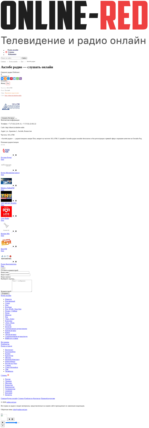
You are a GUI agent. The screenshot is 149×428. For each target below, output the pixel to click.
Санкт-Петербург (11, 367)
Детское (8, 325)
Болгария (8, 393)
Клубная (8, 307)
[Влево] (2, 144)
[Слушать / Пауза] (10, 419)
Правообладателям (48, 398)
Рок (6, 317)
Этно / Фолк (9, 323)
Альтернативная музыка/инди (16, 336)
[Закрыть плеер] (3, 425)
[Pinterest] (11, 78)
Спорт (7, 303)
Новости (8, 299)
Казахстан (9, 385)
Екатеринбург (10, 352)
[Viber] (20, 78)
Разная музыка (10, 330)
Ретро (7, 313)
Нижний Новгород (12, 359)
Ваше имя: (5, 272)
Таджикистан (10, 389)
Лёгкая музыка (10, 334)
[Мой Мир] (8, 78)
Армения (8, 391)
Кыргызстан (9, 387)
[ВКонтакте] (2, 78)
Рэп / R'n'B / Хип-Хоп (13, 309)
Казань (7, 354)
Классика (8, 321)
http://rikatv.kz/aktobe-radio (13, 95)
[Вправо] (4, 144)
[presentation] (2, 268)
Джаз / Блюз (9, 319)
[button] (14, 155)
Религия (8, 327)
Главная (3, 61)
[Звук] (3, 422)
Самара (8, 365)
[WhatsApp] (17, 78)
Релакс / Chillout (11, 311)
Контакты (36, 398)
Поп (22, 61)
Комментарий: (6, 291)
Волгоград (9, 350)
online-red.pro (11, 402)
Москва (8, 357)
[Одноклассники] (5, 78)
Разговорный (10, 301)
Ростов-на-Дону (11, 363)
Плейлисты (28, 398)
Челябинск (9, 371)
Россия (7, 379)
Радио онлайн (13, 61)
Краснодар (9, 356)
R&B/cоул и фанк (11, 338)
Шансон (8, 315)
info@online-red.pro (20, 409)
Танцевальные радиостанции (16, 329)
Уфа (6, 369)
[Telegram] (14, 78)
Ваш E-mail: (5, 275)
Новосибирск (10, 361)
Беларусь (8, 395)
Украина (8, 381)
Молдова (8, 383)
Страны (21, 398)
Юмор (7, 332)
